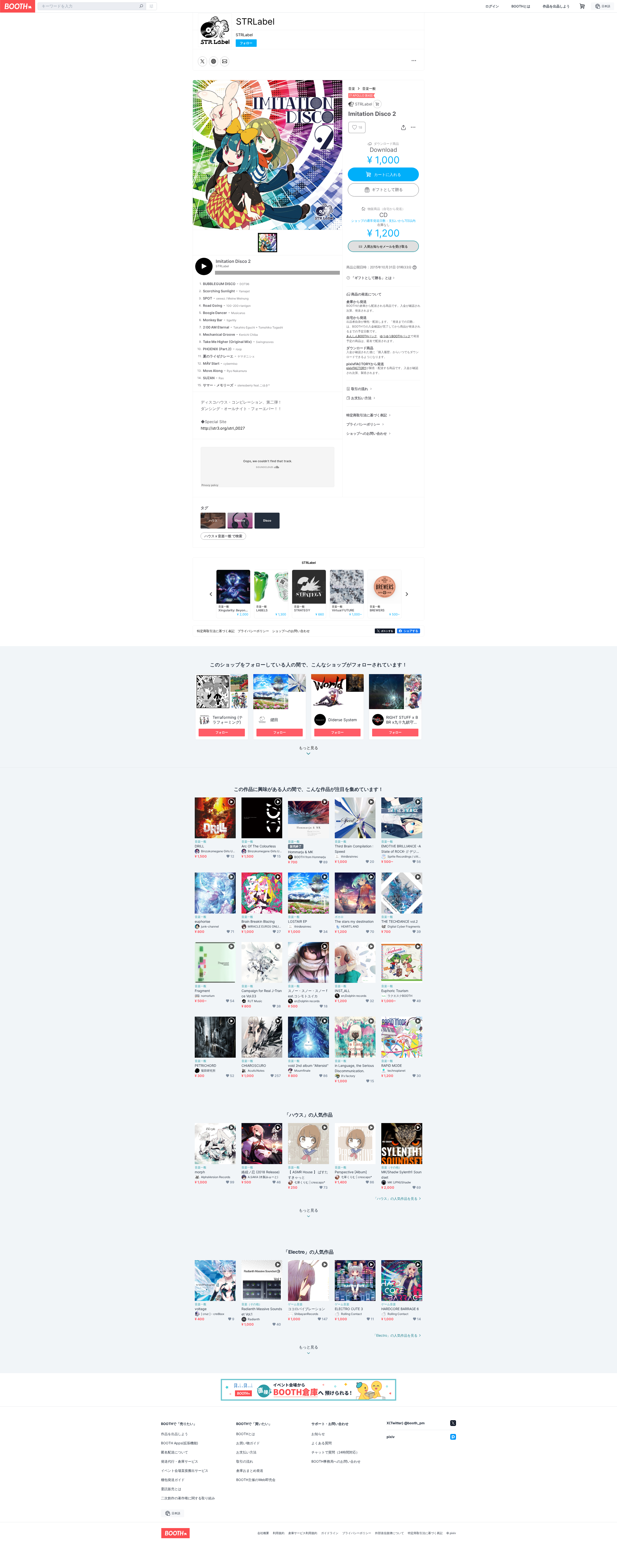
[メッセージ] (224, 61)
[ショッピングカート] (582, 6)
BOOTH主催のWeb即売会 (255, 1480)
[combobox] (92, 6)
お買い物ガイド (248, 1443)
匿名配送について (174, 1452)
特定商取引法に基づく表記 (366, 415)
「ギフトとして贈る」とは (371, 278)
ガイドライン (329, 1533)
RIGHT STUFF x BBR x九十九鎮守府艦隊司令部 (402, 722)
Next (406, 594)
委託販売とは (171, 1489)
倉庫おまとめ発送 (249, 1470)
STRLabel (244, 34)
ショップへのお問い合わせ (366, 433)
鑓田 (274, 719)
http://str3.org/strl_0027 (223, 428)
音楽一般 (369, 88)
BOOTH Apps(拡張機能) (179, 1443)
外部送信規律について (389, 1533)
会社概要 (263, 1533)
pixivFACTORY (356, 368)
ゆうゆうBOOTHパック (395, 336)
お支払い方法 (361, 398)
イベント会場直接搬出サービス (184, 1470)
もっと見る (308, 748)
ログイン (492, 6)
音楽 (351, 88)
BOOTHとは (520, 6)
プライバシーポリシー (363, 424)
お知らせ (318, 1434)
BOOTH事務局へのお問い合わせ (336, 1461)
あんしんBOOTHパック (361, 336)
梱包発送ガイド (173, 1480)
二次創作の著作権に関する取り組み (188, 1498)
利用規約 (278, 1533)
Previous (211, 594)
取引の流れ (359, 389)
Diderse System (342, 719)
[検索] (141, 6)
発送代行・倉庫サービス (179, 1461)
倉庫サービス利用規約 (302, 1533)
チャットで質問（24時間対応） (335, 1452)
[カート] (377, 104)
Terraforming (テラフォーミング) (228, 720)
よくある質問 (321, 1443)
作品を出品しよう (556, 6)
